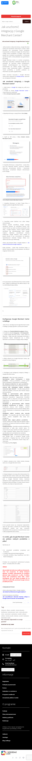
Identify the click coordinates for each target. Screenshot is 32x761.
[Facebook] (12, 758)
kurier (17, 612)
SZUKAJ (27, 21)
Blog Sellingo (6, 740)
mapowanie (4, 617)
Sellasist (5, 734)
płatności (16, 616)
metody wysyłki (9, 616)
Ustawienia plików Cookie (10, 698)
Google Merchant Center (21, 90)
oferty (2, 614)
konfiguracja (4, 612)
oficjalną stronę (20, 76)
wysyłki (21, 616)
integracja (3, 610)
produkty (13, 610)
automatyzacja (11, 612)
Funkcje (4, 711)
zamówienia (14, 614)
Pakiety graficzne (7, 717)
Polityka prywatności (9, 684)
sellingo (3, 616)
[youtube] (16, 758)
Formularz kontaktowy (7, 669)
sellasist (24, 614)
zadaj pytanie (26, 633)
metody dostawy (20, 610)
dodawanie (26, 616)
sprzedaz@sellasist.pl (10, 665)
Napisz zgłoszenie (15, 655)
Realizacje (5, 721)
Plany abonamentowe (9, 714)
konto (8, 617)
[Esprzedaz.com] (19, 758)
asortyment (8, 614)
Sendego (5, 737)
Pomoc (4, 688)
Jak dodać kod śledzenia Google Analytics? (14, 592)
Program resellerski (8, 694)
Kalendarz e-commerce (9, 691)
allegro (8, 610)
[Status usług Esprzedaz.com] (23, 758)
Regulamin (5, 681)
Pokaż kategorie (16, 16)
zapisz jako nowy (23, 612)
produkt (20, 614)
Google (14, 87)
